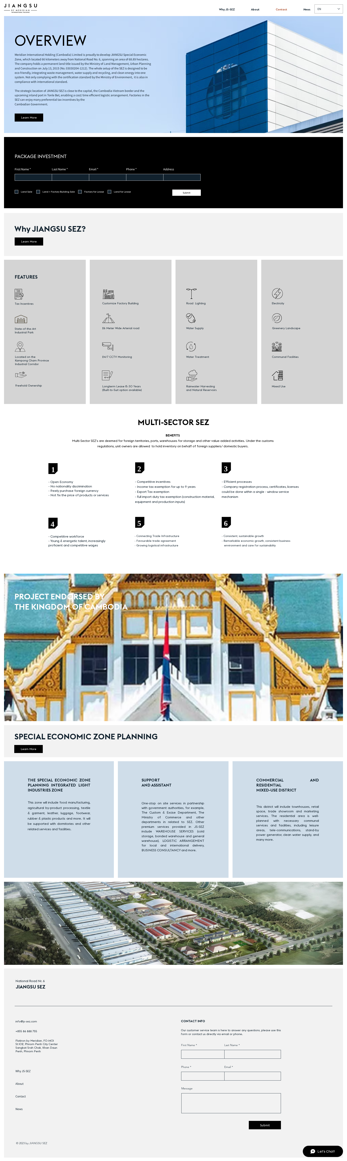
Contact (20, 1096)
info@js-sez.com (26, 1021)
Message (187, 1088)
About (19, 1084)
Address (168, 169)
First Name (22, 169)
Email (92, 169)
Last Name (59, 169)
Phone (130, 169)
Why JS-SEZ (23, 1071)
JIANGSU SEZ (30, 987)
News (19, 1109)
